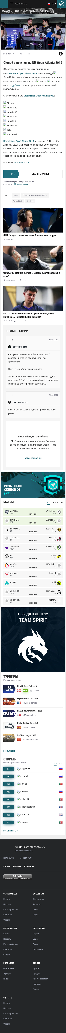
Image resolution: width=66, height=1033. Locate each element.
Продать (7, 904)
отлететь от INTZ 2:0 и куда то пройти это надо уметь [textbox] (32, 412)
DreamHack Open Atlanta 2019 (35, 195)
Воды (35, 944)
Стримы (31, 11)
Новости (19, 11)
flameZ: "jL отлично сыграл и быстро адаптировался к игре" (31, 274)
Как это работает (10, 909)
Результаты (58, 503)
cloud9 (15, 195)
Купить (6, 899)
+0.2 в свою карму (20, 184)
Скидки (6, 920)
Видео (35, 939)
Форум (36, 934)
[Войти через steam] (61, 4)
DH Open (30, 201)
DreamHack (17, 201)
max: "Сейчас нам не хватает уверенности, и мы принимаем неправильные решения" (28, 315)
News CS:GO (8, 858)
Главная (6, 11)
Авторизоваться (33, 458)
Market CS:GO (25, 858)
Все (48, 503)
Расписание (38, 949)
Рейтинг (17, 867)
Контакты (29, 867)
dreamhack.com (22, 163)
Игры (35, 915)
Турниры (44, 11)
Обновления (38, 899)
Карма (6, 867)
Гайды (35, 909)
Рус (61, 763)
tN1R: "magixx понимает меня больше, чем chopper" (30, 235)
